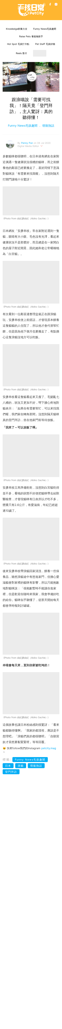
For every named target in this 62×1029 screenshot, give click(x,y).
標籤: (7, 759)
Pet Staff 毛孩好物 (45, 44)
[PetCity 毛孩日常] (31, 10)
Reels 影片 (21, 53)
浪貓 (21, 765)
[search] (44, 4)
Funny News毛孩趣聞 (44, 28)
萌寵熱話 (47, 125)
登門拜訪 (11, 771)
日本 (8, 765)
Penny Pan (27, 142)
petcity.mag (48, 748)
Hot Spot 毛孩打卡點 (18, 44)
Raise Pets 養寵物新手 (31, 36)
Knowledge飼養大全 (16, 28)
